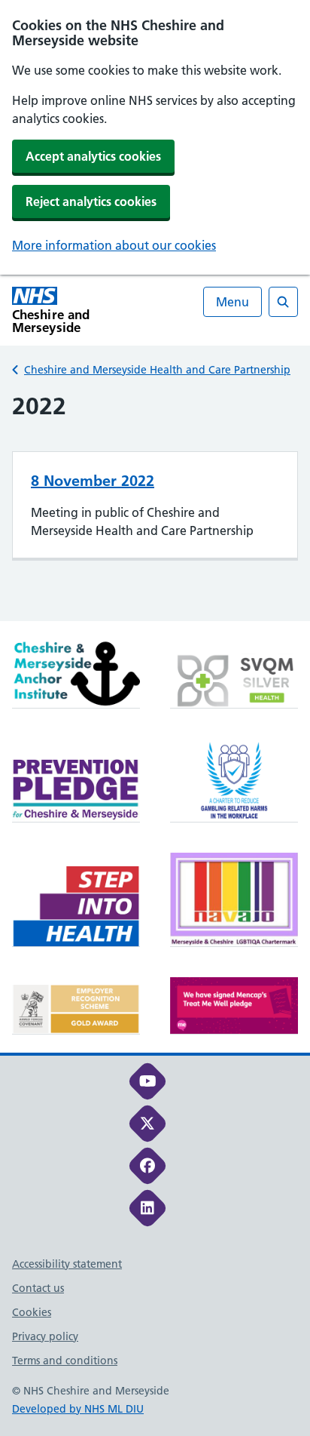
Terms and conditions (64, 1360)
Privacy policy (45, 1336)
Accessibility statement (67, 1264)
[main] (155, 506)
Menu (232, 301)
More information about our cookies (114, 245)
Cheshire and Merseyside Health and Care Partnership (157, 370)
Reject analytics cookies (91, 201)
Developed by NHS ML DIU (78, 1409)
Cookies (31, 1312)
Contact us (38, 1288)
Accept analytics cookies (93, 156)
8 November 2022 (92, 481)
